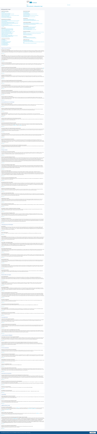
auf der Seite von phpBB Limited (32, 408)
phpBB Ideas (37, 413)
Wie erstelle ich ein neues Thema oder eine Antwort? (7, 28)
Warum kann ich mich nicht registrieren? (5, 13)
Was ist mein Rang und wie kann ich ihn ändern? (6, 24)
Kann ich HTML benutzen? (4, 40)
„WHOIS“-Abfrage (15, 418)
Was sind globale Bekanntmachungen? (5, 42)
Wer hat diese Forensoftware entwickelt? (27, 40)
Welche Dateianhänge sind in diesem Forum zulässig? (29, 37)
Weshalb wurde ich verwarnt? (4, 34)
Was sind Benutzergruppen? (26, 13)
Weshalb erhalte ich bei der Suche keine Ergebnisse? (29, 27)
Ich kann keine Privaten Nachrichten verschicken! (28, 19)
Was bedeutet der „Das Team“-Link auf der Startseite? (29, 16)
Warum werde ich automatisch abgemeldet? (6, 16)
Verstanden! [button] (92, 432)
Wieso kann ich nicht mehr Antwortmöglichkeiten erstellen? (8, 31)
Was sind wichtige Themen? (4, 43)
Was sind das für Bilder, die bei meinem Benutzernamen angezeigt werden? (9, 23)
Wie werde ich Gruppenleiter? (26, 14)
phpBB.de (20, 125)
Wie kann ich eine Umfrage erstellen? (5, 30)
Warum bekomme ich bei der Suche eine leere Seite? (29, 28)
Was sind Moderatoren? (26, 12)
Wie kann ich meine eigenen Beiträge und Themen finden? (29, 29)
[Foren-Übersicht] (32, 1)
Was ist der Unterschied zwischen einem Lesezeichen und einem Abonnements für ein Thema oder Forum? (33, 32)
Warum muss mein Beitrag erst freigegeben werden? (7, 36)
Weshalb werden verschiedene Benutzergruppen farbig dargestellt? (30, 15)
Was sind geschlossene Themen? (5, 44)
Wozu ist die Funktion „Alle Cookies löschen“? (6, 17)
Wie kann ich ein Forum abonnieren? (27, 34)
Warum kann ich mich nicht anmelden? (5, 14)
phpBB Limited (15, 125)
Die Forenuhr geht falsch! (4, 21)
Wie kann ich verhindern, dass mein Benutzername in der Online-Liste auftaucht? (10, 20)
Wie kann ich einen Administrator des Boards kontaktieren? (30, 43)
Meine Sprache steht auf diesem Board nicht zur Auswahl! (7, 22)
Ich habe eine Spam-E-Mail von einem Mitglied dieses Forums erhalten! (31, 20)
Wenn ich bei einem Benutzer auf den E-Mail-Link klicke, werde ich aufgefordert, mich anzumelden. (10, 26)
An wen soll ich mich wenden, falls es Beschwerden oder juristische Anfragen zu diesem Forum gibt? (33, 42)
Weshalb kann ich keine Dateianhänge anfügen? (6, 33)
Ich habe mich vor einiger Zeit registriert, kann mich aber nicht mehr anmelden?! (10, 15)
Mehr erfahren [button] (28, 432)
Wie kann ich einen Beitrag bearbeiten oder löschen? (7, 29)
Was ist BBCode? (3, 39)
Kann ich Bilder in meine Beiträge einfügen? (6, 41)
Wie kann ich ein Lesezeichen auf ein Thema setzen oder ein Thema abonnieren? (32, 33)
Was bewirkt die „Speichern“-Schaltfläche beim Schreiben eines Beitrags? (9, 35)
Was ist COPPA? (3, 12)
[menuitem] (27, 4)
